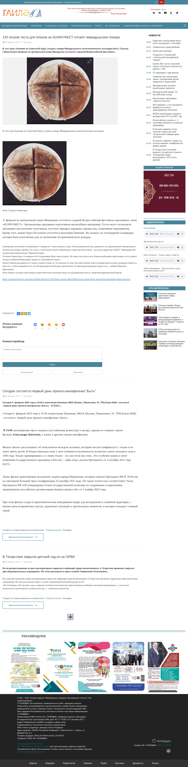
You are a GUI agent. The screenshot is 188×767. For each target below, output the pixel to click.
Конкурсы (36, 25)
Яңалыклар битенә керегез (21, 537)
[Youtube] (165, 13)
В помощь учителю (56, 25)
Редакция (49, 763)
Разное (155, 763)
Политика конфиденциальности (30, 752)
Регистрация (155, 9)
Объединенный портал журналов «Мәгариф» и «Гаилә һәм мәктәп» (52, 2)
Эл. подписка (112, 25)
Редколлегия (69, 763)
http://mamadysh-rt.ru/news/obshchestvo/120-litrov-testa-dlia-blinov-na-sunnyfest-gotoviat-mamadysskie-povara (66, 279)
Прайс (104, 763)
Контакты (119, 763)
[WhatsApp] (25, 313)
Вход (163, 9)
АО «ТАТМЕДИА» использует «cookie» (33, 746)
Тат (156, 2)
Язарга (52, 364)
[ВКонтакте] (18, 313)
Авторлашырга (27, 372)
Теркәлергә (78, 372)
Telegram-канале (53, 530)
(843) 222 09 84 (164, 745)
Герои (98, 25)
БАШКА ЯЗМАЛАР (164, 167)
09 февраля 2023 (12, 42)
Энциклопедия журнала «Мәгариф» (143, 25)
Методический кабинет (14, 25)
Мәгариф (28, 42)
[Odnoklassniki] (171, 13)
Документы (138, 763)
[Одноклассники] (22, 313)
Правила (88, 763)
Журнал (33, 763)
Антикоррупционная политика (29, 744)
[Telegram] (177, 13)
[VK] (154, 13)
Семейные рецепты (81, 25)
